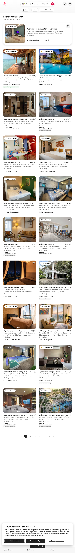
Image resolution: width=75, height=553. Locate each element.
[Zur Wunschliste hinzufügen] (68, 26)
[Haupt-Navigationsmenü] (70, 4)
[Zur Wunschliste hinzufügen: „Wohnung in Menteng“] (69, 94)
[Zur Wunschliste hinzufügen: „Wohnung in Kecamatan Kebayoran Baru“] (33, 178)
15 (49, 436)
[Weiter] (53, 436)
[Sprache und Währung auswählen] (65, 4)
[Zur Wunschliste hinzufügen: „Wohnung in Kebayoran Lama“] (33, 263)
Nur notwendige (35, 541)
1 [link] (25, 436)
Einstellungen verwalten (56, 541)
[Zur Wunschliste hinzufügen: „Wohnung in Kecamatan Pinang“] (69, 178)
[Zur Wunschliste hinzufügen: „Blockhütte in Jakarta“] (33, 51)
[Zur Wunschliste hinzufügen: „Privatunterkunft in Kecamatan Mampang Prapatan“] (69, 263)
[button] (33, 40)
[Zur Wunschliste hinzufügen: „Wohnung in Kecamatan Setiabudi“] (33, 94)
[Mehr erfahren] (19, 19)
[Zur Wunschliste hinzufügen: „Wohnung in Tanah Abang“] (33, 138)
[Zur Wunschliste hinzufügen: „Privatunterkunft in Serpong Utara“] (33, 347)
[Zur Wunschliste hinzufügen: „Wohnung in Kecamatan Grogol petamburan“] (69, 390)
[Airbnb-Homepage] (4, 4)
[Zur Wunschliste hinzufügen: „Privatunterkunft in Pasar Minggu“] (69, 51)
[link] (21, 436)
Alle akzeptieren (14, 541)
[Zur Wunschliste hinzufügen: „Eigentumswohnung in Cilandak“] (69, 347)
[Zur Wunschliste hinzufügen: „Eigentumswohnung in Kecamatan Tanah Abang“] (33, 306)
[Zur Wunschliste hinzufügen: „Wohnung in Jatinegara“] (33, 219)
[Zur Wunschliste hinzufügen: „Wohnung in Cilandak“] (69, 138)
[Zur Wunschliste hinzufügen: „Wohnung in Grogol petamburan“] (69, 306)
